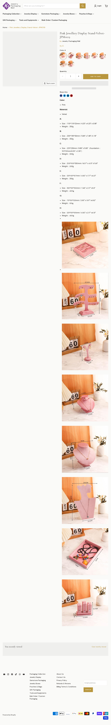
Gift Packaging (9, 20)
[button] (84, 83)
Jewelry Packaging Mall (71, 41)
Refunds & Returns (64, 683)
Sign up (88, 690)
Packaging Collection (11, 14)
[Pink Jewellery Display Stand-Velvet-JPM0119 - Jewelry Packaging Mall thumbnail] (5, 91)
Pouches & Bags (86, 14)
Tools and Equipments (28, 20)
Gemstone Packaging (50, 14)
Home (5, 27)
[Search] (83, 5)
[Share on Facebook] (61, 95)
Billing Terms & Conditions (66, 687)
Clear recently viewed (99, 647)
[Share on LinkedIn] (68, 95)
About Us (60, 674)
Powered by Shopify (9, 715)
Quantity (63, 71)
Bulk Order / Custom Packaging (54, 20)
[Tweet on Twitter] (64, 95)
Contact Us (61, 677)
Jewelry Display (30, 14)
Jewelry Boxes (69, 14)
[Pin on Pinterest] (71, 95)
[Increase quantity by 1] (78, 76)
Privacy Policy (62, 680)
